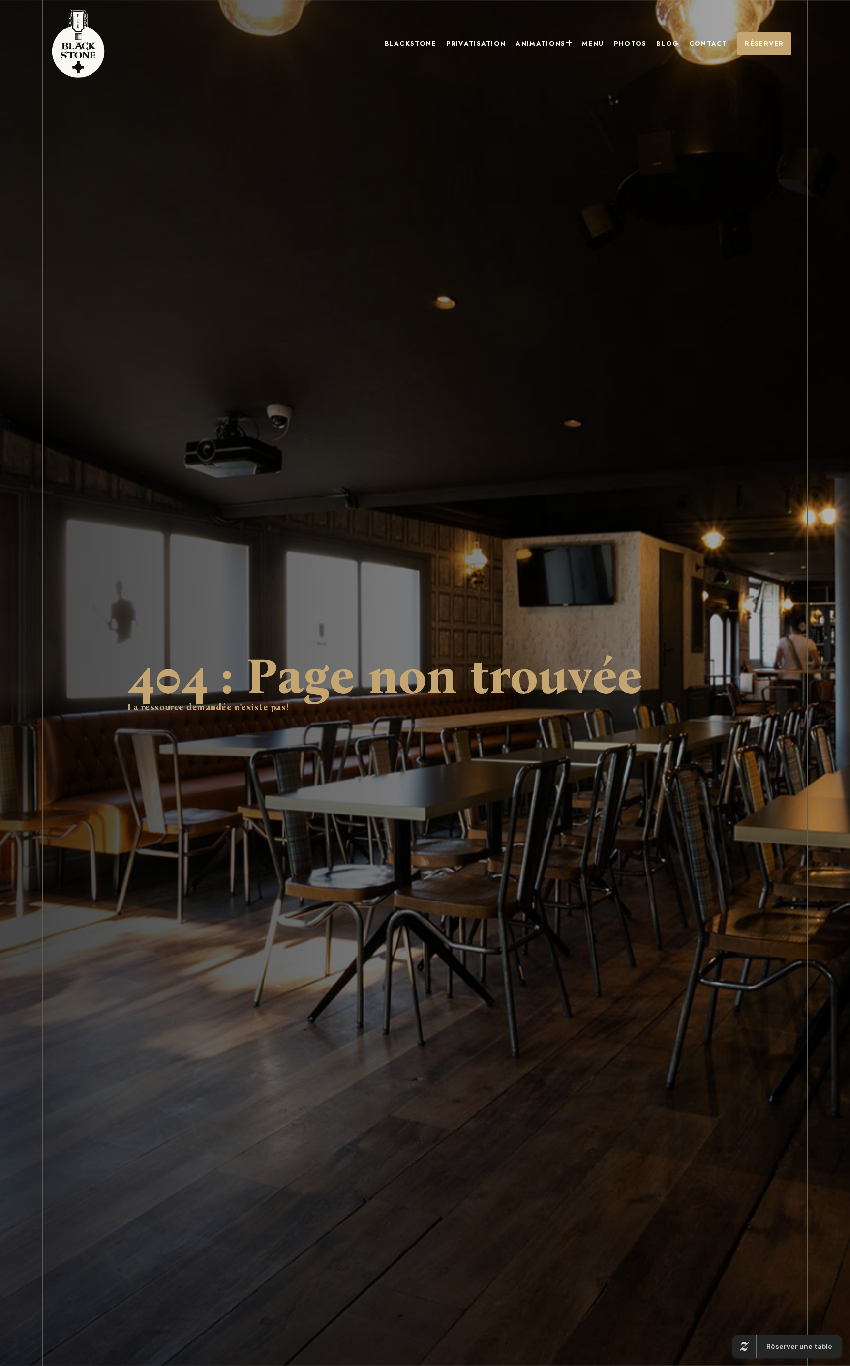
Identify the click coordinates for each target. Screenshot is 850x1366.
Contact (708, 43)
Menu (593, 43)
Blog (667, 43)
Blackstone (410, 43)
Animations (540, 43)
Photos (630, 43)
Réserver (764, 43)
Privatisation (476, 43)
